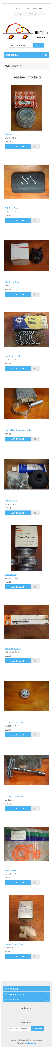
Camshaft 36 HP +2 (14, 796)
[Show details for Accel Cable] (27, 844)
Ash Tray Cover (12, 208)
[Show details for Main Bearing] (27, 548)
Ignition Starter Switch (15, 944)
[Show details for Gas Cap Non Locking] (27, 696)
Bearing (8, 134)
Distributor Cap (12, 282)
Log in (28, 8)
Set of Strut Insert (13, 648)
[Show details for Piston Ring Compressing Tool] (27, 403)
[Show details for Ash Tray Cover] (27, 182)
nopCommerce (30, 1043)
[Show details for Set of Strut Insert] (27, 622)
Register (19, 8)
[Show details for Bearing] (27, 108)
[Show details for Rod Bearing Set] (27, 330)
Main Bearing (11, 574)
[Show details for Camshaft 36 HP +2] (27, 770)
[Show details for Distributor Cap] (27, 256)
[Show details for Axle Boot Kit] (27, 474)
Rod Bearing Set (12, 356)
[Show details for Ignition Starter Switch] (27, 918)
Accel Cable (10, 870)
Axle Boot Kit (11, 501)
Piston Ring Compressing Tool (19, 430)
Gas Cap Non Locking (15, 722)
